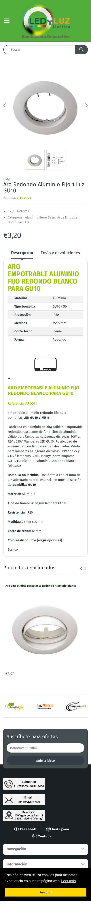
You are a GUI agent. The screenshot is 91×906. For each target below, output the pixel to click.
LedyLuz (8, 179)
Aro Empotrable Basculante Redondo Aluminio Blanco (41, 585)
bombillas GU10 (24, 485)
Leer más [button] (68, 881)
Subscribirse (45, 761)
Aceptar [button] (45, 892)
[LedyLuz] (45, 20)
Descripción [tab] (22, 252)
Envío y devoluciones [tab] (60, 252)
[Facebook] (27, 828)
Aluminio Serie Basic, (40, 217)
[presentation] (81, 568)
